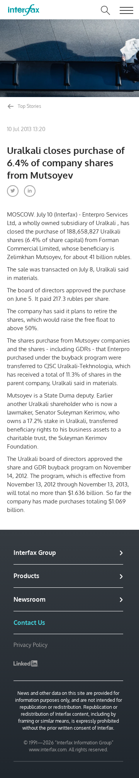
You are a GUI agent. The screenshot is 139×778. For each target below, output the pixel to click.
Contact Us (29, 622)
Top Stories (29, 106)
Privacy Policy (30, 645)
